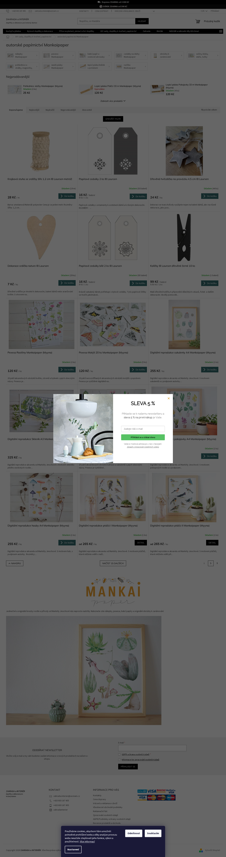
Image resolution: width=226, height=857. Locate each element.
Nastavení (73, 849)
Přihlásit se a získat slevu (143, 437)
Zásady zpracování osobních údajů (143, 447)
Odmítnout (134, 833)
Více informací (87, 841)
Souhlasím (153, 833)
